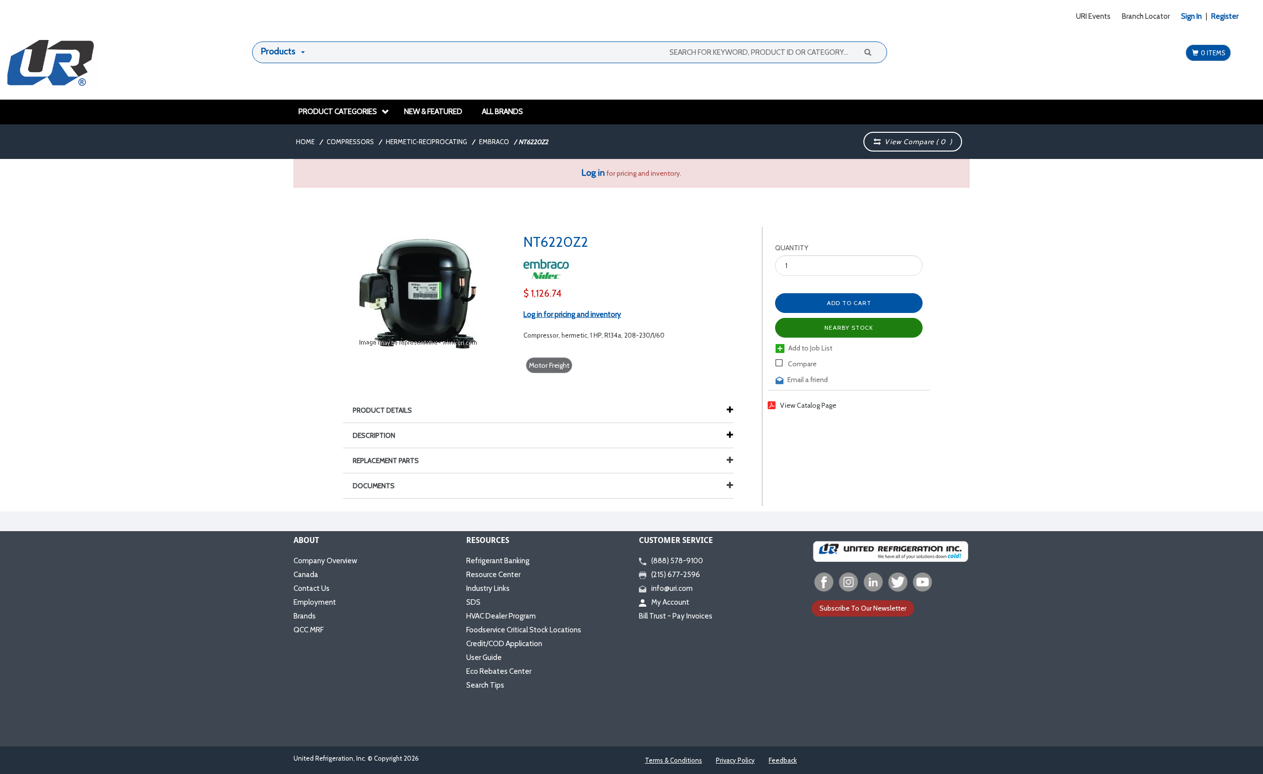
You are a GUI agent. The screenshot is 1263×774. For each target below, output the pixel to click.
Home (305, 142)
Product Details (382, 410)
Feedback (783, 760)
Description (374, 435)
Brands (305, 616)
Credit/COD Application (504, 643)
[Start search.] (867, 52)
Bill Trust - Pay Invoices (675, 616)
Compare (801, 363)
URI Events (1093, 16)
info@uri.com (672, 588)
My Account (670, 602)
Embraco (494, 142)
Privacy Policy (735, 760)
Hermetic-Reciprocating (426, 142)
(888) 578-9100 (677, 560)
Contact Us (312, 588)
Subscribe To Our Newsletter (862, 608)
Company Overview (325, 560)
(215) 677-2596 (675, 574)
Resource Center (493, 574)
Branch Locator (1146, 16)
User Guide (484, 657)
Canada (306, 574)
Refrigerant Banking (497, 560)
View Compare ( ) (916, 141)
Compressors (350, 142)
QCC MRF (309, 629)
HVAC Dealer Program (501, 616)
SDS (473, 602)
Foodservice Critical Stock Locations (523, 629)
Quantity (791, 247)
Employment (315, 602)
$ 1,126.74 (542, 293)
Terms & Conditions (673, 760)
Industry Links (488, 588)
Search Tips (485, 685)
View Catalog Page (808, 405)
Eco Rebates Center (498, 671)
